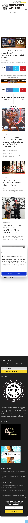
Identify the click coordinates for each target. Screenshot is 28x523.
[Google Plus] (17, 363)
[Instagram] (12, 363)
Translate (23, 2)
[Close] (25, 497)
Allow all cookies (14, 273)
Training (21, 62)
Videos (24, 62)
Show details (21, 269)
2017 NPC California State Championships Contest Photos (12, 182)
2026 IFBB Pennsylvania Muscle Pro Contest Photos (13, 490)
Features (16, 62)
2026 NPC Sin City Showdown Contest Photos (11, 476)
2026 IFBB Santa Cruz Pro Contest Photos (11, 495)
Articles (4, 62)
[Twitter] (7, 363)
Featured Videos (10, 62)
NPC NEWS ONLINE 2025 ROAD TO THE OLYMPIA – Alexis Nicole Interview (12, 229)
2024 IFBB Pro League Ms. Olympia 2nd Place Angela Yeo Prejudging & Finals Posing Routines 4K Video (13, 142)
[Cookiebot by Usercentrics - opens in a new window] (21, 248)
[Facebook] (3, 363)
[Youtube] (22, 363)
